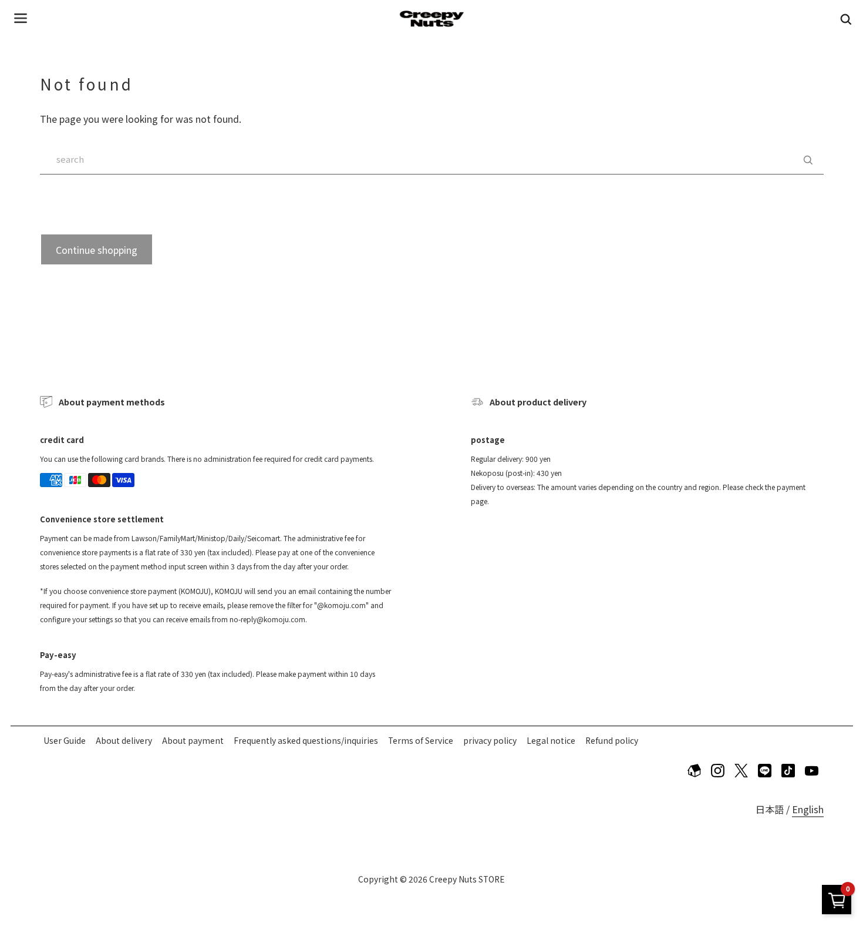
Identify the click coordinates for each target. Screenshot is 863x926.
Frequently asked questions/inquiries (306, 740)
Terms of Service (420, 740)
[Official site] (694, 770)
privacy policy (490, 740)
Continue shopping (96, 250)
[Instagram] (718, 770)
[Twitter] (741, 770)
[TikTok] (788, 770)
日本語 (770, 809)
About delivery (124, 740)
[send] (808, 159)
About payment (193, 740)
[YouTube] (812, 770)
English (808, 809)
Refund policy (611, 740)
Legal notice (551, 740)
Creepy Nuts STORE (467, 879)
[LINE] (765, 770)
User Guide (64, 740)
